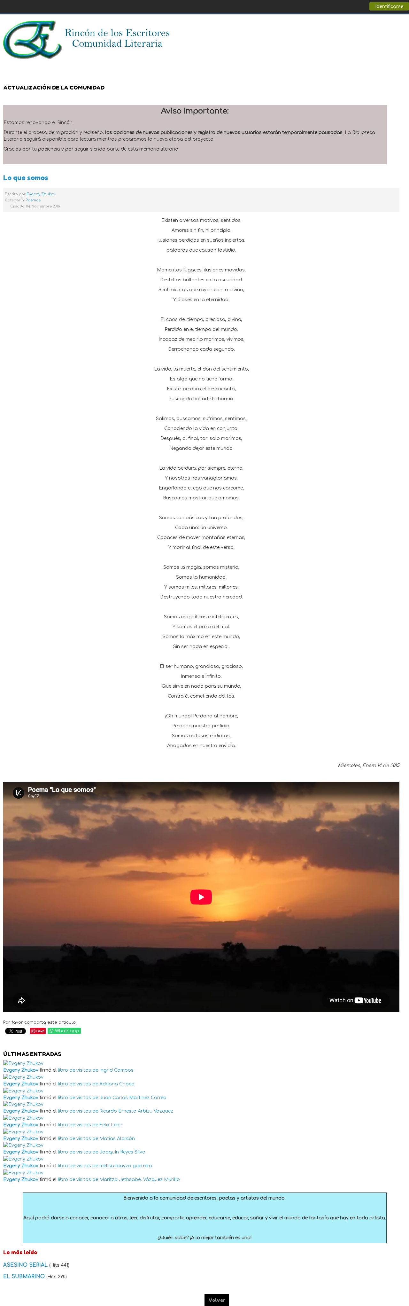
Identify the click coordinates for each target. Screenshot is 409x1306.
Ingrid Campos (116, 1070)
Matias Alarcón (117, 1138)
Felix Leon (110, 1124)
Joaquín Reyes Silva (122, 1152)
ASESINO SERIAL (26, 1265)
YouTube (401, 29)
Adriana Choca (117, 1084)
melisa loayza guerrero (125, 1165)
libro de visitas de (78, 1070)
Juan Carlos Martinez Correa (132, 1097)
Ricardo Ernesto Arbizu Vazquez (136, 1111)
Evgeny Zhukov (41, 194)
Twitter (388, 29)
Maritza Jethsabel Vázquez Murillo (139, 1179)
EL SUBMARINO (24, 1276)
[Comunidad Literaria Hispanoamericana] (87, 40)
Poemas (33, 200)
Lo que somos (25, 178)
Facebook (375, 29)
